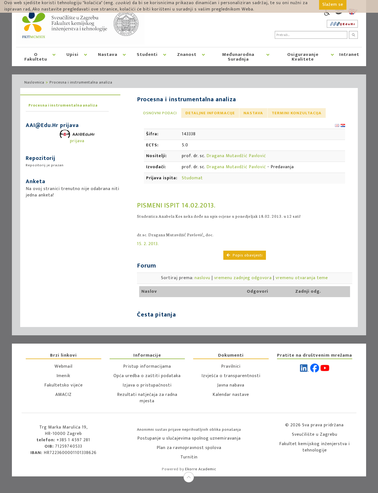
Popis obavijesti (247, 255)
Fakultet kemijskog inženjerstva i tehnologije (314, 447)
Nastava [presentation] (253, 113)
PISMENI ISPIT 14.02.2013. (176, 205)
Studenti (147, 54)
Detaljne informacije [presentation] (210, 113)
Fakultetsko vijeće (63, 385)
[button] (54, 56)
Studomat (192, 178)
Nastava (107, 54)
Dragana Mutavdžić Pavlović (236, 156)
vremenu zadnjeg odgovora (243, 278)
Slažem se (332, 4)
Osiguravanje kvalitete (303, 57)
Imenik (63, 376)
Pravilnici (230, 366)
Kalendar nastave (231, 394)
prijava (77, 141)
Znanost (186, 54)
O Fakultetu (35, 57)
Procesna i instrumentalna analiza (81, 82)
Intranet (349, 54)
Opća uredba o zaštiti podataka (147, 376)
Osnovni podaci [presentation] (160, 113)
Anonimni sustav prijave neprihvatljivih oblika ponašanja (189, 429)
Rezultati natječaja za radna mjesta (147, 398)
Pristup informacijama (147, 366)
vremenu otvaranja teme (302, 278)
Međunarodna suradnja (238, 57)
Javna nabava (230, 385)
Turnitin (189, 457)
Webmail (64, 366)
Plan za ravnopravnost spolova (189, 448)
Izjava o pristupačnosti (147, 385)
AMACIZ (63, 394)
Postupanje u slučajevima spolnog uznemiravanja (189, 438)
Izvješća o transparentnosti (230, 376)
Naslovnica (34, 82)
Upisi (72, 54)
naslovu (202, 278)
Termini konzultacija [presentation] (297, 113)
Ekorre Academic (200, 469)
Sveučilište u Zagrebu (314, 434)
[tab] (160, 113)
